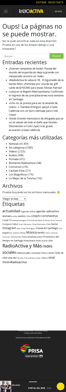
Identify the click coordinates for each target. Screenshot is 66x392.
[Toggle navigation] (5, 11)
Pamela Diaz (16, 237)
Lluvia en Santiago (47, 228)
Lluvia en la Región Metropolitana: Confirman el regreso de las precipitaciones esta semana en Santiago (36, 95)
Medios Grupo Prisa (33, 356)
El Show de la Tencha (52, 220)
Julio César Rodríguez (26, 228)
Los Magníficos (18, 174)
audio (14, 216)
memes (16, 233)
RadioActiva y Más (22, 245)
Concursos (15, 167)
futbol (15, 224)
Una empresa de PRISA (33, 348)
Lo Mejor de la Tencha (22, 178)
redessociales (24, 252)
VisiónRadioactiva (14, 262)
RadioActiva (29, 240)
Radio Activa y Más (44, 240)
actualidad (11, 210)
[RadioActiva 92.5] (31, 11)
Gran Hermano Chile (41, 224)
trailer (38, 258)
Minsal (23, 233)
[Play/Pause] (60, 386)
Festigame (7, 224)
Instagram (9, 228)
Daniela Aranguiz (19, 220)
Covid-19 (7, 220)
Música (31, 232)
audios (22, 216)
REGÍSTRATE (55, 2)
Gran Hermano (25, 224)
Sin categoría (17, 147)
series (51, 252)
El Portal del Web (34, 220)
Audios (13, 155)
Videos (13, 151)
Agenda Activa (28, 211)
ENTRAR (41, 2)
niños (47, 233)
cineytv (36, 216)
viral (51, 257)
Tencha (20, 258)
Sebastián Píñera (39, 253)
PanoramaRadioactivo (32, 236)
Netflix (41, 232)
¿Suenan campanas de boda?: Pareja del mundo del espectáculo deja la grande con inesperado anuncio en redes (34, 72)
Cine (28, 216)
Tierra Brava (29, 258)
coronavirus (49, 216)
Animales (7, 216)
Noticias (14, 143)
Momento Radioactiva (22, 163)
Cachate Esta (16, 170)
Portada (13, 159)
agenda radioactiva (47, 211)
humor (54, 224)
